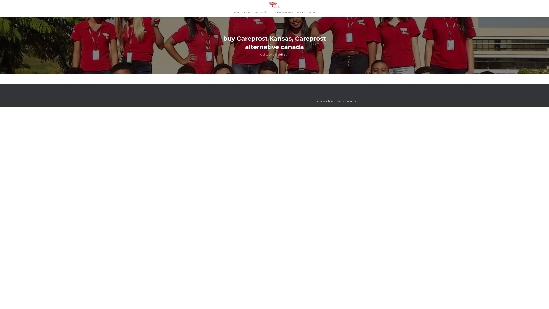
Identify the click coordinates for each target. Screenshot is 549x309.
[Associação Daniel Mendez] (274, 5)
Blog (312, 12)
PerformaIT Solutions (345, 101)
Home (237, 12)
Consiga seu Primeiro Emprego (289, 12)
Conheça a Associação (256, 12)
